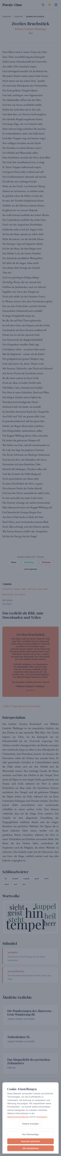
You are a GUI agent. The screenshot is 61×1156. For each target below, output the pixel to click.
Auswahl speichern (30, 1141)
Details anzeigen (30, 1123)
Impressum (41, 1116)
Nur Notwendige (30, 1134)
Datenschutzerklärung (18, 1116)
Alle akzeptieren (31, 1148)
